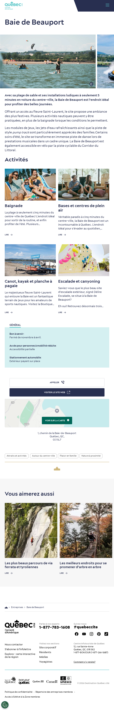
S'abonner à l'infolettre (18, 649)
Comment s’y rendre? (84, 662)
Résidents (45, 652)
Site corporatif (47, 647)
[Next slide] (106, 530)
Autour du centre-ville (43, 455)
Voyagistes (45, 661)
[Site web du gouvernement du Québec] (38, 681)
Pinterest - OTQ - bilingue (99, 634)
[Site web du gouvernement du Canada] (51, 681)
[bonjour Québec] (24, 681)
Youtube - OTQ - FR (84, 634)
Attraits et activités (17, 455)
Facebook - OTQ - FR (77, 634)
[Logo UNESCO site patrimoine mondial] (65, 680)
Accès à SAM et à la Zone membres (22, 696)
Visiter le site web (54, 392)
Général (15, 324)
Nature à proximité (90, 455)
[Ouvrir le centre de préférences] (5, 705)
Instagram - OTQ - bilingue (91, 634)
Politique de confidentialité (18, 692)
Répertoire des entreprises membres (54, 692)
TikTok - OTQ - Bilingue (106, 634)
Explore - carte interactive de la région (20, 655)
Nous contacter (14, 644)
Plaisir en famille (68, 455)
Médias (43, 656)
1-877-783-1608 (54, 627)
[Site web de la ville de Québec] (10, 680)
